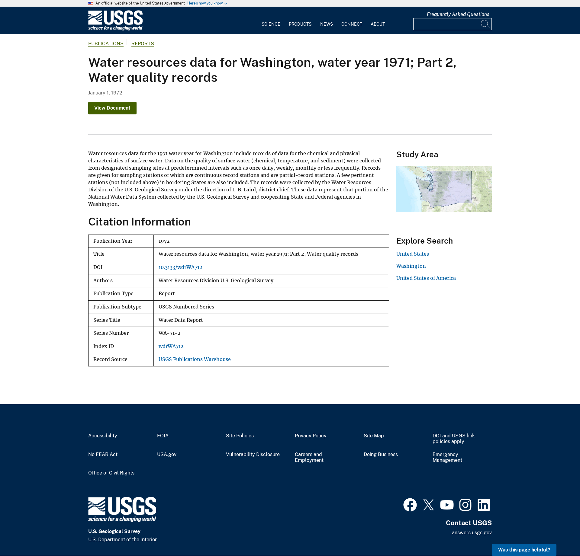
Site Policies (240, 436)
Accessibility (102, 436)
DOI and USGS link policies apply (454, 438)
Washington (411, 266)
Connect (351, 24)
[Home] (115, 29)
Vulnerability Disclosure (253, 454)
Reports (142, 43)
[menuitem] (271, 20)
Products (300, 24)
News (326, 24)
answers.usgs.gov (472, 532)
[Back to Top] (558, 534)
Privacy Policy (311, 436)
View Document (112, 108)
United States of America (426, 278)
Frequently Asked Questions (458, 14)
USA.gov (166, 454)
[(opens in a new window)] (410, 504)
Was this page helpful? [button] (524, 550)
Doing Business (381, 454)
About (378, 24)
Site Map (374, 436)
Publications (106, 43)
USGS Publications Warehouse (195, 359)
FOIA (163, 436)
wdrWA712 (171, 346)
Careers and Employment (309, 457)
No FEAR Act (103, 454)
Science (271, 24)
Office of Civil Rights (111, 473)
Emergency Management (447, 457)
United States (412, 254)
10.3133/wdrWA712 (180, 267)
